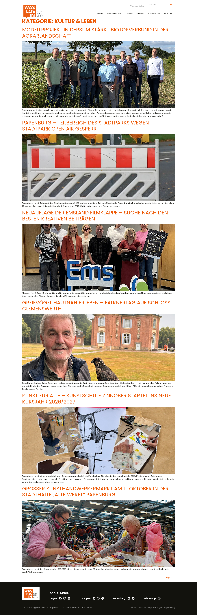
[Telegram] (68, 598)
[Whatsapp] (159, 598)
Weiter (170, 577)
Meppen (140, 13)
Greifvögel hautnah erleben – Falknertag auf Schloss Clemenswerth (96, 305)
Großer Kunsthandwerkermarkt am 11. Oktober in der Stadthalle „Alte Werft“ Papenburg (95, 491)
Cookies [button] (88, 607)
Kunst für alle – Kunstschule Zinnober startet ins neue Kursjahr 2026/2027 (96, 398)
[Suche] (171, 4)
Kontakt (169, 13)
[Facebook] (60, 598)
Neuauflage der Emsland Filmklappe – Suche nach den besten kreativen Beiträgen (95, 215)
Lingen (129, 13)
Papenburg (154, 13)
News (100, 13)
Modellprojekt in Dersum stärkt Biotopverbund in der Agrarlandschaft (95, 32)
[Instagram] (64, 598)
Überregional (114, 13)
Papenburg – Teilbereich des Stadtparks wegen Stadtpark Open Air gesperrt (85, 125)
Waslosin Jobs (137, 6)
